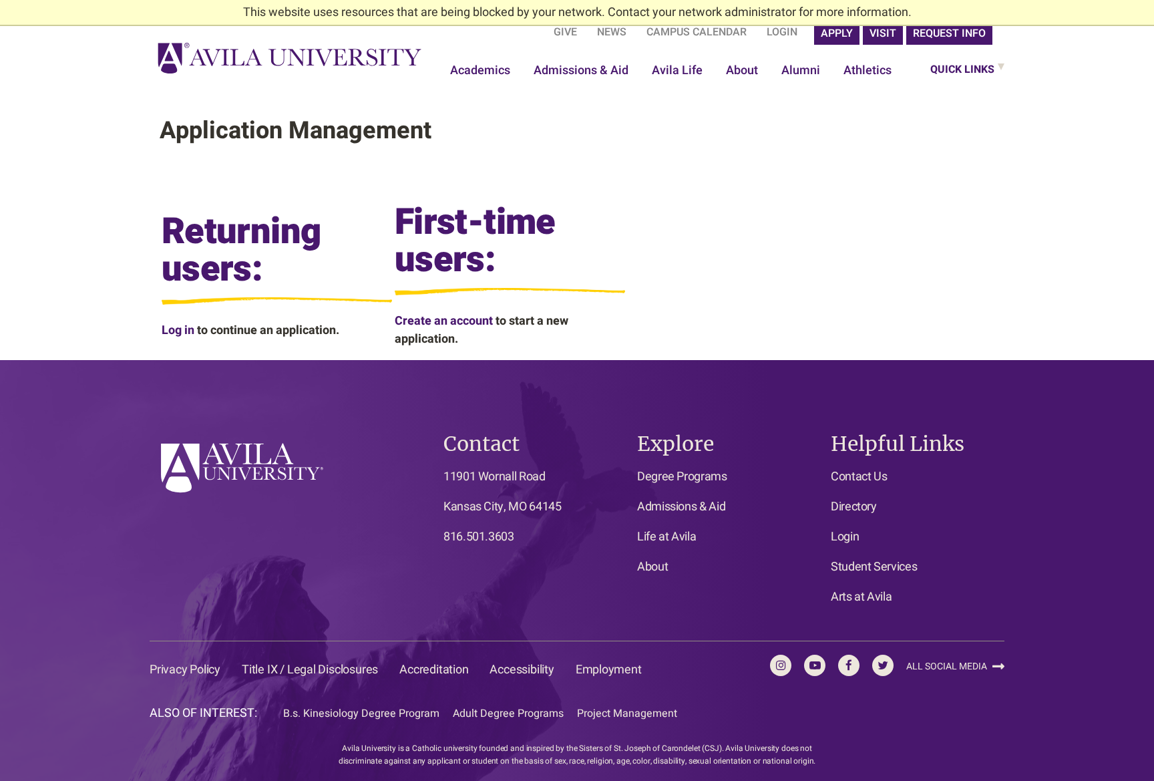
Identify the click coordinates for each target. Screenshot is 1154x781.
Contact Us (859, 477)
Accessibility (522, 670)
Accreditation (433, 670)
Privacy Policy (185, 670)
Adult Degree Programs (508, 714)
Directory (854, 507)
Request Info (949, 33)
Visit (883, 33)
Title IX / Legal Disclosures (310, 670)
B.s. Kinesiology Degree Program (361, 714)
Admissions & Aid (581, 70)
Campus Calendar (696, 32)
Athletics (867, 70)
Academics (480, 70)
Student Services (874, 567)
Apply (837, 33)
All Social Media (947, 666)
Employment (609, 670)
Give (565, 32)
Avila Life (677, 70)
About (742, 70)
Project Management (627, 714)
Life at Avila (666, 537)
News (611, 32)
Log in (178, 330)
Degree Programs (682, 477)
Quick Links (962, 69)
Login (782, 32)
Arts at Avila (861, 597)
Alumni (800, 70)
